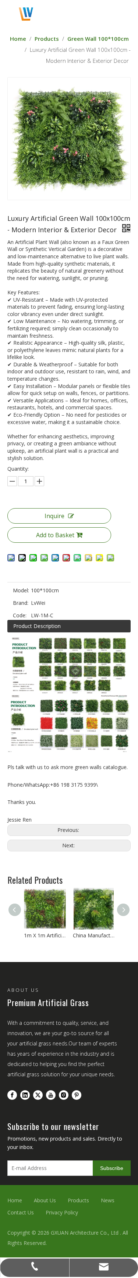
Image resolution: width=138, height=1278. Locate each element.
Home (14, 1200)
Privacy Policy (62, 1212)
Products (78, 1200)
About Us (45, 1200)
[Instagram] (63, 1094)
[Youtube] (51, 1094)
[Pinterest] (76, 1094)
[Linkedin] (25, 1094)
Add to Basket (55, 535)
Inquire (54, 516)
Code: (19, 615)
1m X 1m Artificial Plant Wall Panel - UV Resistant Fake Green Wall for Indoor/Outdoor (45, 935)
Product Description (37, 625)
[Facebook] (12, 1094)
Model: (21, 590)
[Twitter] (38, 1094)
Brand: (20, 602)
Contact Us (20, 1212)
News (107, 1200)
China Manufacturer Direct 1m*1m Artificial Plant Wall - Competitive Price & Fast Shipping (93, 935)
